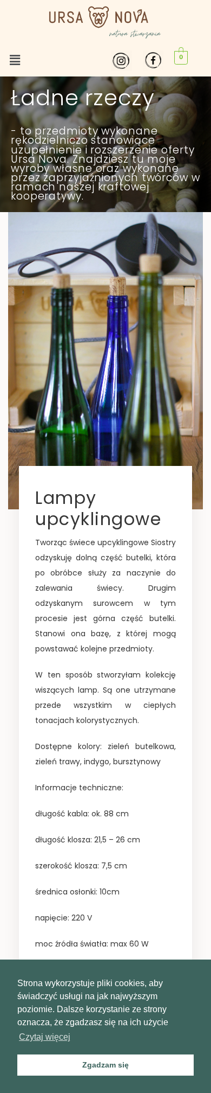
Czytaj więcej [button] (44, 1036)
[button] (14, 60)
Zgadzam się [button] (105, 1064)
